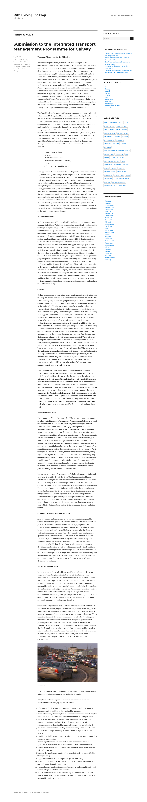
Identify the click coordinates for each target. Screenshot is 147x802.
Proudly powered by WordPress (40, 792)
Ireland (107, 91)
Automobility (18, 64)
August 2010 (109, 253)
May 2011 (108, 249)
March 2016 (109, 230)
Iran (126, 154)
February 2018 (109, 224)
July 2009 (108, 260)
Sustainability (23, 59)
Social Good (17, 69)
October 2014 (109, 239)
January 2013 (109, 243)
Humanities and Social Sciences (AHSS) (117, 150)
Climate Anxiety (109, 126)
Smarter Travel (25, 66)
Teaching (108, 101)
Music (113, 157)
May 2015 (108, 237)
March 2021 (109, 218)
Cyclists (118, 129)
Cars (126, 122)
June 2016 (108, 228)
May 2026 (108, 203)
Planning (126, 164)
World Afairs (109, 108)
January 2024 (109, 214)
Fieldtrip (125, 136)
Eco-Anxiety (108, 136)
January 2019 (109, 220)
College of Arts (109, 129)
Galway (16, 59)
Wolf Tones (122, 185)
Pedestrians (117, 164)
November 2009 (110, 258)
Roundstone (108, 175)
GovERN (123, 143)
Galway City (26, 64)
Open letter (108, 164)
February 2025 (109, 209)
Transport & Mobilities (21, 62)
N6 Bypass (17, 66)
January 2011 (109, 251)
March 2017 (109, 226)
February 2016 (109, 232)
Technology (109, 104)
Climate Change (122, 126)
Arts (105, 122)
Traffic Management (118, 182)
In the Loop (119, 154)
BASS (121, 122)
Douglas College (122, 133)
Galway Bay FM (109, 140)
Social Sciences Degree (121, 178)
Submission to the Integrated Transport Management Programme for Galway (55, 46)
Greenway (107, 147)
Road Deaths (121, 171)
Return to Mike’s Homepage (122, 15)
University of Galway (110, 185)
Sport (107, 97)
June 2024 (108, 211)
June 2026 (108, 201)
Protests (113, 168)
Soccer (128, 175)
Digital (124, 129)
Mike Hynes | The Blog (30, 15)
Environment (109, 87)
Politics (107, 93)
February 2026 (109, 205)
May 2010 (108, 256)
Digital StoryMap (109, 133)
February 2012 (109, 245)
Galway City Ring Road (111, 143)
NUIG (123, 161)
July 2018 (108, 222)
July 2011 (108, 247)
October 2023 (109, 216)
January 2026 (109, 207)
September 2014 (110, 241)
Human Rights (109, 154)
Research (108, 95)
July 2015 (108, 235)
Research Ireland (109, 171)
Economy (117, 136)
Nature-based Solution (111, 161)
